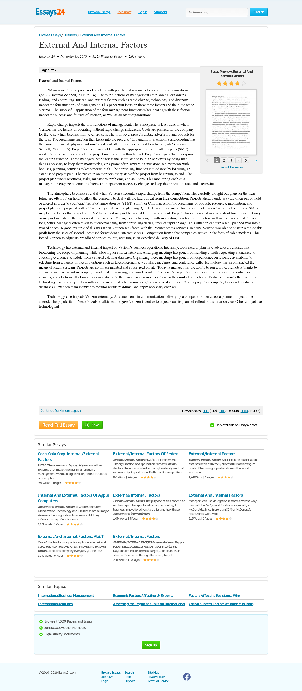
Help (128, 677)
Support (160, 12)
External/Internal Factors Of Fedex (145, 453)
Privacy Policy (156, 677)
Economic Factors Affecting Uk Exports (143, 595)
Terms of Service (158, 681)
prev (207, 160)
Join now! (124, 12)
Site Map (153, 672)
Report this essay (232, 167)
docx (244, 410)
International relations (55, 603)
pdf (222, 410)
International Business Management (66, 595)
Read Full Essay (58, 425)
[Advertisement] (151, 356)
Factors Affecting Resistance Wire (214, 595)
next (256, 160)
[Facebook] (187, 680)
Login (142, 12)
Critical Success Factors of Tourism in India (221, 603)
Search (129, 672)
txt (206, 410)
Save (95, 424)
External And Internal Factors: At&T (71, 536)
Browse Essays (99, 12)
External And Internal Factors (216, 495)
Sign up (151, 645)
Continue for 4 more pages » (61, 411)
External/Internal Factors (212, 453)
